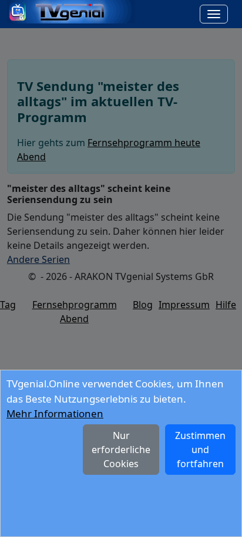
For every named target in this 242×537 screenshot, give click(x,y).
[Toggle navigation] (214, 14)
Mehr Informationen (54, 413)
